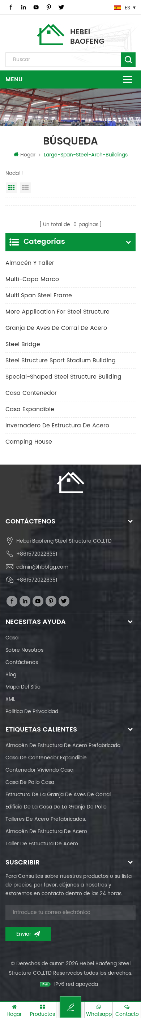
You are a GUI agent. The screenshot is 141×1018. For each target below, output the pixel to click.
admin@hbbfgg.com (42, 567)
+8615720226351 (36, 554)
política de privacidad (31, 711)
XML (10, 699)
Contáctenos (21, 662)
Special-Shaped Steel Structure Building (63, 376)
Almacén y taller (29, 263)
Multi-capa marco (32, 279)
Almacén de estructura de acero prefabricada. (63, 745)
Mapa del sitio (22, 687)
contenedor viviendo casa (39, 770)
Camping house (28, 442)
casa (11, 638)
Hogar (27, 155)
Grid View (11, 187)
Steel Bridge (22, 344)
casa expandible (29, 409)
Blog (10, 674)
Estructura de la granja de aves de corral (58, 794)
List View (25, 187)
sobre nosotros (24, 650)
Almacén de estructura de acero (46, 831)
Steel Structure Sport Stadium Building (60, 360)
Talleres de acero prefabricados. (45, 819)
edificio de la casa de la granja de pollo (56, 807)
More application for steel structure (57, 311)
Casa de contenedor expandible (46, 758)
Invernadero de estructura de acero (57, 425)
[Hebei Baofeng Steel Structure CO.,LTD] (70, 34)
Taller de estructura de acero (41, 844)
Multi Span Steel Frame (38, 295)
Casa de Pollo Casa (29, 782)
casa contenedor (31, 393)
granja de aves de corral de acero (56, 328)
